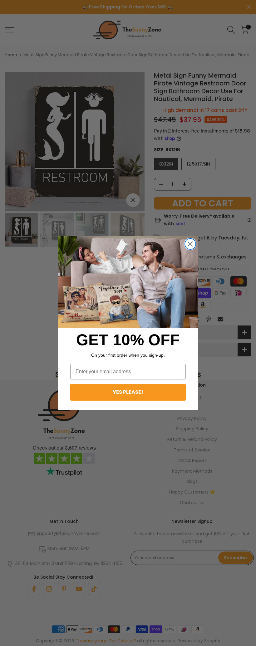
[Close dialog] (190, 244)
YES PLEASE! (128, 392)
